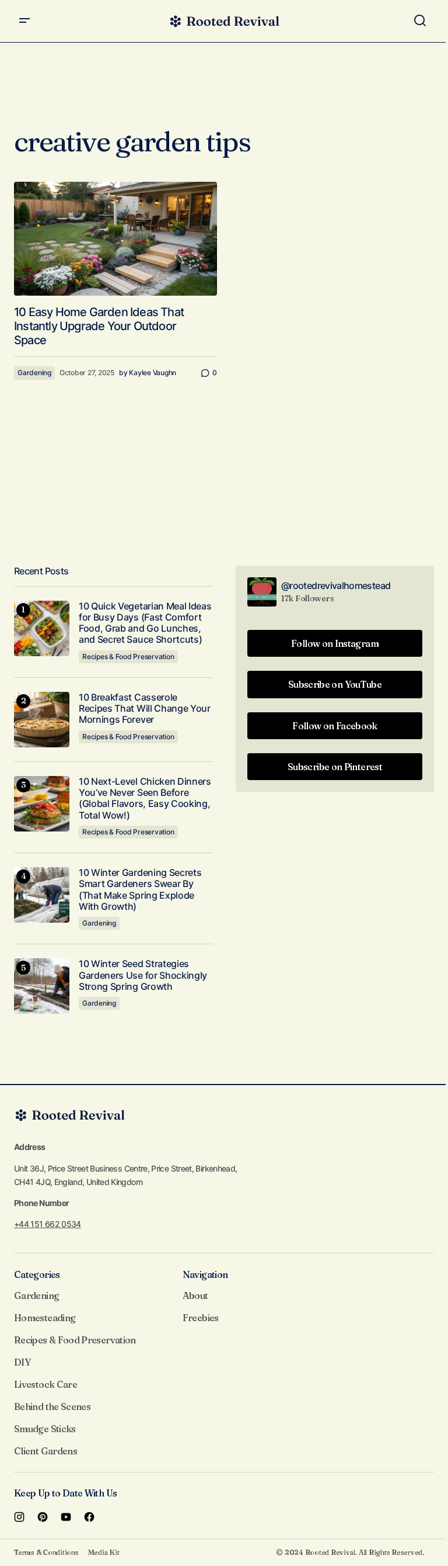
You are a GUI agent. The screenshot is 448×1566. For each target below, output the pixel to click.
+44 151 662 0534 (47, 1224)
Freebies (201, 1318)
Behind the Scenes (52, 1406)
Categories (37, 1274)
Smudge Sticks (45, 1429)
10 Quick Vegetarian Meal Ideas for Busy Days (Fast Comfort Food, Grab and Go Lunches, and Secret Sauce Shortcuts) (145, 623)
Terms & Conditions (46, 1552)
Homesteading (44, 1318)
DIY (22, 1362)
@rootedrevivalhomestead (335, 585)
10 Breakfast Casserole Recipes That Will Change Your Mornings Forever (145, 708)
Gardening (34, 372)
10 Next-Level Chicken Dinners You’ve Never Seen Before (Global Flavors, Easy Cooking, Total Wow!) (145, 798)
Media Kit (104, 1552)
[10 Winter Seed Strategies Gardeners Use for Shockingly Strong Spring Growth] (41, 986)
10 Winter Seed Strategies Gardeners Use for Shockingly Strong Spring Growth (143, 975)
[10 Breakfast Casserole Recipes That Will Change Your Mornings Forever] (41, 719)
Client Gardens (45, 1451)
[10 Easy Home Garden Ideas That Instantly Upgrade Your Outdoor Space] (115, 239)
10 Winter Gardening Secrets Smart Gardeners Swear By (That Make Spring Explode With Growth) (140, 889)
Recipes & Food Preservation (128, 656)
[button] (24, 21)
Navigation (205, 1274)
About (195, 1295)
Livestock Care (45, 1384)
